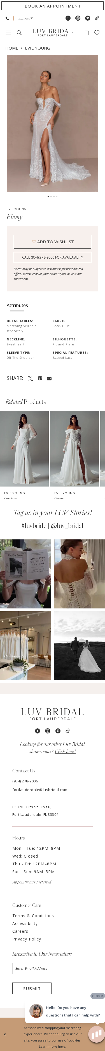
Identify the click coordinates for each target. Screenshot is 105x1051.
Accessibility (25, 923)
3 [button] (54, 196)
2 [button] (51, 196)
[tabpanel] (52, 123)
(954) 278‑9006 (25, 781)
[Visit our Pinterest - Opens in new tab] (87, 18)
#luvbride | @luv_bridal (52, 526)
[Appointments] (86, 32)
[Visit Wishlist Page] (96, 32)
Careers (20, 931)
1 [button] (48, 196)
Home (11, 48)
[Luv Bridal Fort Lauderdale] (52, 33)
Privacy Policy (26, 939)
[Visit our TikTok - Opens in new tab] (97, 18)
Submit (32, 988)
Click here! (65, 751)
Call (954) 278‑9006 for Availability (52, 257)
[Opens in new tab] (25, 573)
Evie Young (37, 48)
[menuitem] (7, 18)
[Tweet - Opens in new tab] (30, 378)
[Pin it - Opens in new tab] (40, 378)
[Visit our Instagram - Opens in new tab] (78, 18)
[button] (25, 18)
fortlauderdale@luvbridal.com (39, 789)
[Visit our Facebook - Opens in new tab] (68, 18)
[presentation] (24, 448)
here (61, 1046)
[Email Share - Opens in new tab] (49, 378)
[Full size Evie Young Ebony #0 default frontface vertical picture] (52, 123)
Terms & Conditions (33, 915)
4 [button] (57, 196)
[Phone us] (7, 18)
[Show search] (19, 32)
